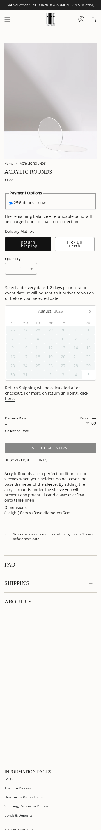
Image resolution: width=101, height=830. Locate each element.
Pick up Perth (74, 244)
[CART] (93, 19)
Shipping (16, 583)
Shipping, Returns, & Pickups (26, 806)
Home (8, 164)
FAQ (9, 565)
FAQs (8, 779)
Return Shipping (28, 244)
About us (18, 601)
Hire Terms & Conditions (23, 797)
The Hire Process (17, 788)
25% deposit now (30, 202)
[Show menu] (7, 19)
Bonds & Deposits (18, 815)
